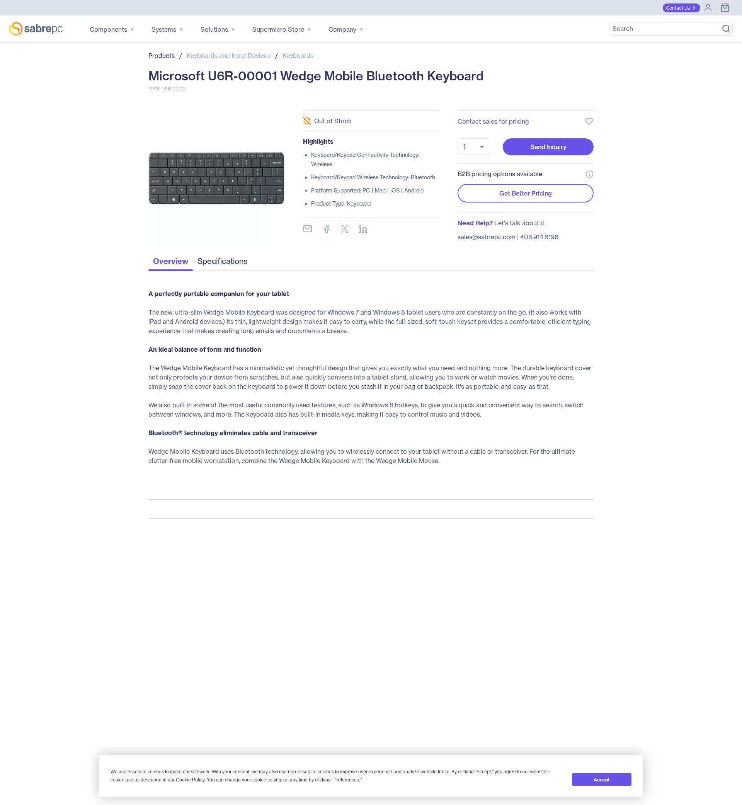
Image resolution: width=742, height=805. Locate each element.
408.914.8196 (539, 237)
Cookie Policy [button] (190, 780)
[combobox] (473, 146)
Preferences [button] (346, 780)
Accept (602, 780)
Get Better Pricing (525, 193)
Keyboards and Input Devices (229, 56)
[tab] (170, 263)
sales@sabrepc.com (487, 237)
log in (542, 101)
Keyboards (298, 56)
